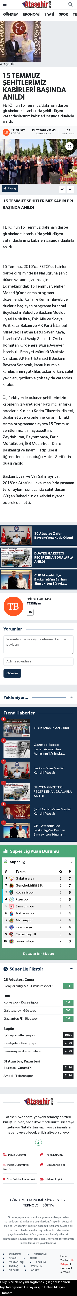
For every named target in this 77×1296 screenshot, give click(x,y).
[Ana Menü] (5, 4)
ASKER (35, 1270)
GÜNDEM (10, 14)
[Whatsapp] (38, 1142)
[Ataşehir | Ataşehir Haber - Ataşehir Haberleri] (36, 4)
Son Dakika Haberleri (21, 1179)
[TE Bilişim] (13, 606)
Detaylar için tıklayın (38, 954)
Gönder (12, 673)
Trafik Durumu (54, 1154)
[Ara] (70, 4)
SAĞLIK (13, 1270)
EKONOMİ (31, 14)
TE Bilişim (34, 603)
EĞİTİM (48, 1205)
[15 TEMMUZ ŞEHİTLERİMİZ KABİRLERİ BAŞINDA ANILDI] (38, 161)
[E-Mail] (30, 612)
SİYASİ (49, 14)
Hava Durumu (17, 1154)
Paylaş (12, 188)
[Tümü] (72, 697)
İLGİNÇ (13, 1266)
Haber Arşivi (54, 1179)
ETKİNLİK (36, 1266)
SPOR (63, 14)
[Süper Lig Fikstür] (72, 969)
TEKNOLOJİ (31, 1205)
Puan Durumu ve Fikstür (16, 1167)
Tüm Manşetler (55, 1164)
